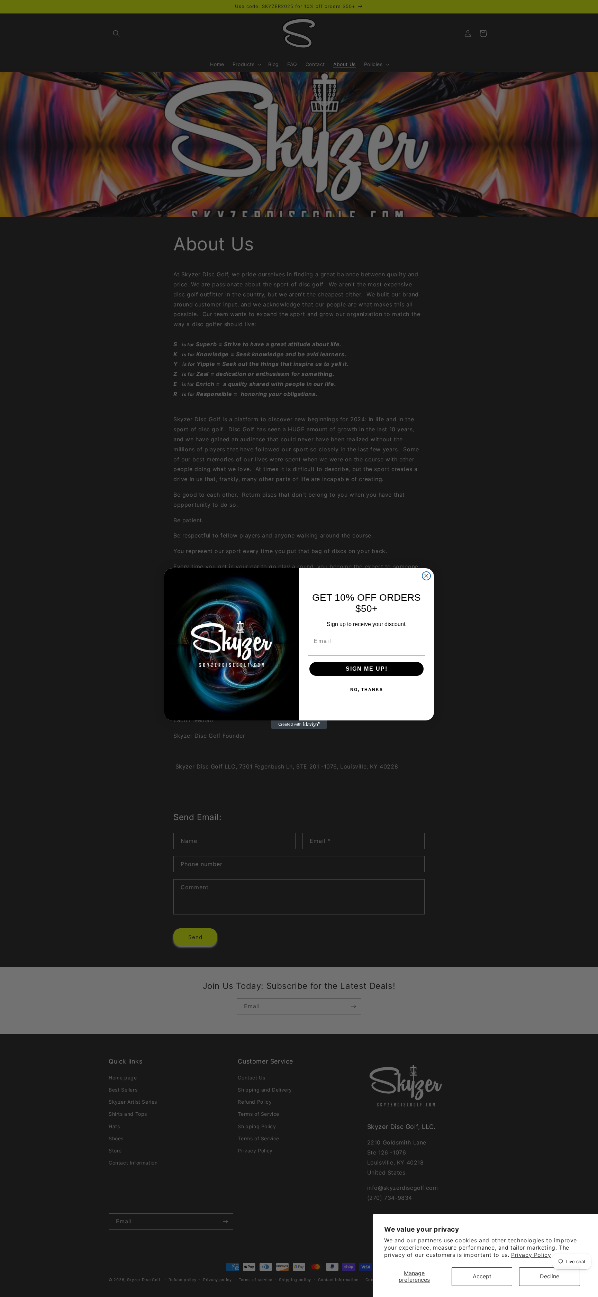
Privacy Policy (531, 1254)
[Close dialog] (426, 576)
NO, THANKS (366, 689)
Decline (549, 1276)
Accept (482, 1276)
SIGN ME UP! (367, 669)
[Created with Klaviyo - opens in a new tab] (299, 724)
